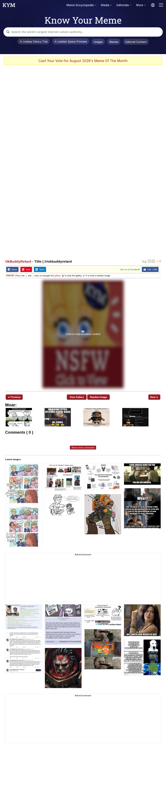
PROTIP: (10, 275)
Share (13, 269)
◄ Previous (14, 397)
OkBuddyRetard (18, 261)
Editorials (123, 5)
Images (98, 41)
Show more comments (83, 447)
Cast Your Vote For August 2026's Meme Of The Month (83, 61)
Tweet (41, 269)
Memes (113, 41)
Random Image (98, 397)
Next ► (154, 397)
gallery (57, 275)
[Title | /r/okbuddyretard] (83, 334)
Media (105, 5)
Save (27, 269)
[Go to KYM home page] (9, 6)
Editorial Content (136, 41)
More (139, 5)
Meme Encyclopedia (80, 5)
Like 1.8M (151, 269)
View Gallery (77, 397)
